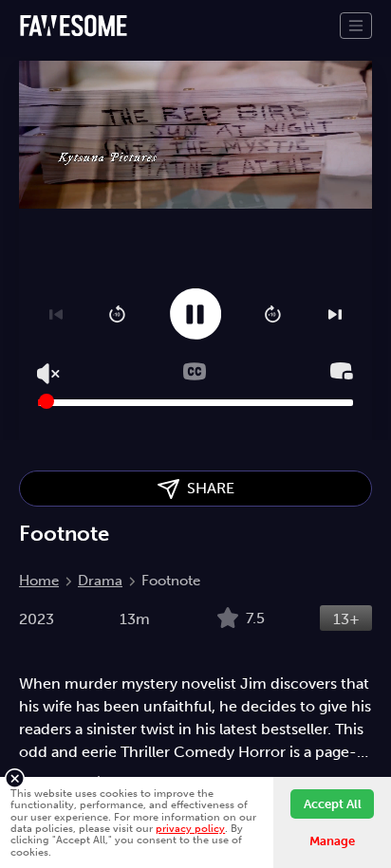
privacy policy (190, 828)
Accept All (333, 804)
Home (39, 580)
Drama (100, 580)
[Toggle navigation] (356, 25)
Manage (332, 841)
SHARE (206, 488)
